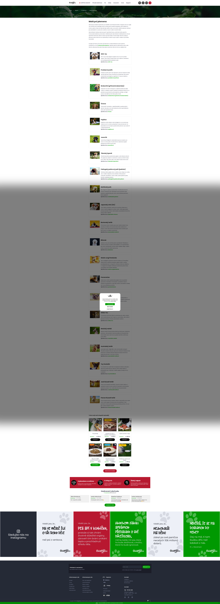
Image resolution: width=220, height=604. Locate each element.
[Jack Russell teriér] (95, 383)
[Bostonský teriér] (95, 224)
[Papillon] (95, 121)
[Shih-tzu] (95, 55)
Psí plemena (71, 586)
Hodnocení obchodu (110, 491)
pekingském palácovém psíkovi (116, 179)
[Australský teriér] (95, 348)
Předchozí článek (110, 470)
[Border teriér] (95, 296)
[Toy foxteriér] (95, 365)
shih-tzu (110, 62)
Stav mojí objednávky (86, 580)
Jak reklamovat (85, 588)
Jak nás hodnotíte (86, 582)
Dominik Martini (104, 601)
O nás (70, 582)
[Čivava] (95, 105)
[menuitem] (84, 3)
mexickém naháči (112, 338)
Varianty (95, 439)
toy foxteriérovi (112, 373)
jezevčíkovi (111, 145)
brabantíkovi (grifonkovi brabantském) (118, 95)
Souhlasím (110, 304)
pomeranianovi (112, 287)
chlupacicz (125, 597)
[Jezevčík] (95, 139)
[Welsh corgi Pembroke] (95, 259)
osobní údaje (113, 301)
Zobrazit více (110, 505)
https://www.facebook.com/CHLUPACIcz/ (128, 597)
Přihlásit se (146, 567)
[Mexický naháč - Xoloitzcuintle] (95, 330)
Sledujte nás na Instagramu (18, 536)
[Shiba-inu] (95, 314)
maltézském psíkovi (113, 196)
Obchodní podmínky (86, 590)
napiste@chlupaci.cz (128, 594)
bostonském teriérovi (113, 232)
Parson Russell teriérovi (114, 407)
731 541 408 (130, 590)
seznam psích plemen (103, 45)
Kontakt (70, 580)
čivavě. (110, 111)
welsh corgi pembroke (113, 269)
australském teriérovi (113, 356)
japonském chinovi (113, 214)
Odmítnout (110, 309)
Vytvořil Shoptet (96, 601)
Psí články (71, 584)
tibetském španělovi (113, 161)
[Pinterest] (132, 597)
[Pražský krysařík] (95, 71)
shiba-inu (110, 320)
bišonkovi (110, 249)
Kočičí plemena (72, 590)
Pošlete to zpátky (85, 586)
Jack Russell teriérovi (113, 389)
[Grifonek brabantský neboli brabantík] (95, 87)
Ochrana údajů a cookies (87, 592)
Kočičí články (71, 588)
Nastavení (110, 306)
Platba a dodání (85, 584)
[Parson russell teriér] (95, 399)
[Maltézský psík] (95, 188)
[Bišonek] (95, 241)
